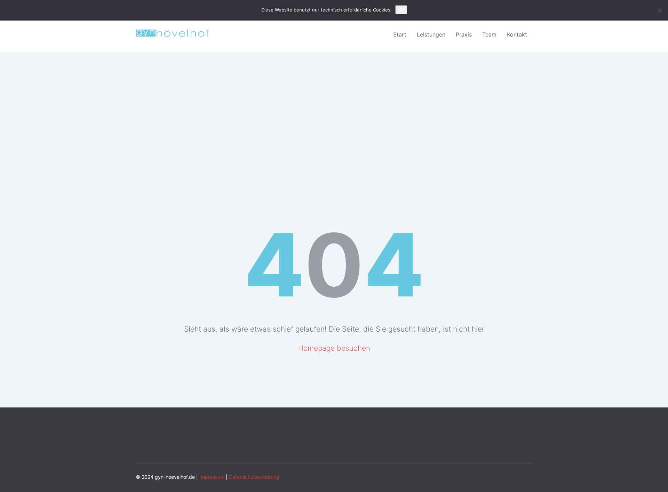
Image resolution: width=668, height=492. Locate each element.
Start (399, 34)
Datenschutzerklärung (254, 477)
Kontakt (517, 34)
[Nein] (659, 10)
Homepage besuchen (334, 348)
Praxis (464, 34)
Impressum (211, 477)
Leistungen (431, 34)
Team (489, 34)
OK (401, 10)
